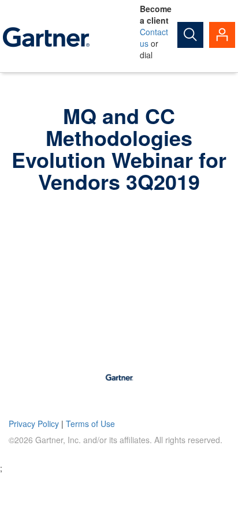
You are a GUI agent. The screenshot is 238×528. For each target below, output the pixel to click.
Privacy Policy (34, 423)
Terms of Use (90, 423)
